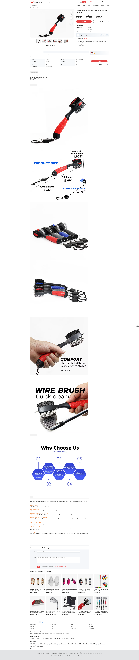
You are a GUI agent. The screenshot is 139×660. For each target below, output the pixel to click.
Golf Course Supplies (73, 628)
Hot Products (43, 652)
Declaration (80, 655)
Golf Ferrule (91, 626)
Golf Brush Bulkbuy (40, 646)
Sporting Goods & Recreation (37, 7)
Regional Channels (82, 652)
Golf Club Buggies (102, 643)
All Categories (34, 5)
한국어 (78, 653)
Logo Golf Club (93, 643)
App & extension (95, 5)
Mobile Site (93, 652)
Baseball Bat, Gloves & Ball (47, 638)
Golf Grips (32, 626)
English (44, 653)
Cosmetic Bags (91, 628)
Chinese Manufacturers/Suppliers (56, 652)
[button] (85, 54)
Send (38, 566)
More (31, 648)
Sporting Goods (45, 7)
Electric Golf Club (78, 643)
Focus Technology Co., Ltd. (62, 655)
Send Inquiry (83, 21)
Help (89, 5)
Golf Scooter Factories (53, 643)
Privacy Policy (86, 655)
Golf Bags (90, 624)
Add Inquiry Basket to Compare (52, 45)
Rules (108, 5)
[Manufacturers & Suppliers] (36, 2)
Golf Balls (32, 628)
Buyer (84, 5)
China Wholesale (65, 652)
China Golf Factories (34, 643)
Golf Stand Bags (73, 638)
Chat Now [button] (101, 21)
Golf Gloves (71, 626)
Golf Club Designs (86, 643)
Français (55, 653)
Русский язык (60, 653)
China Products (48, 652)
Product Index (88, 652)
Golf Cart (32, 638)
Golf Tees (51, 626)
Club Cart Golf (70, 643)
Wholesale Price (71, 652)
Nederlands (71, 653)
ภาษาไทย (87, 653)
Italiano (64, 653)
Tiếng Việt (94, 653)
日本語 (81, 653)
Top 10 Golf (33, 646)
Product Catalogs (46, 622)
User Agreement (75, 655)
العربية (75, 653)
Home (31, 7)
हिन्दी (84, 653)
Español (47, 653)
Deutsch (67, 653)
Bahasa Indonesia (99, 653)
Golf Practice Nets (65, 638)
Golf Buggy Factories (43, 643)
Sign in (107, 2)
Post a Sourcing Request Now (60, 566)
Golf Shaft (51, 628)
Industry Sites (76, 652)
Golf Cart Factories (63, 643)
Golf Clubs (71, 624)
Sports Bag (38, 638)
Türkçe (91, 653)
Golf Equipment (51, 7)
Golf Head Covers (53, 624)
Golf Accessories (33, 624)
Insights (97, 652)
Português (51, 653)
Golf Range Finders (57, 638)
